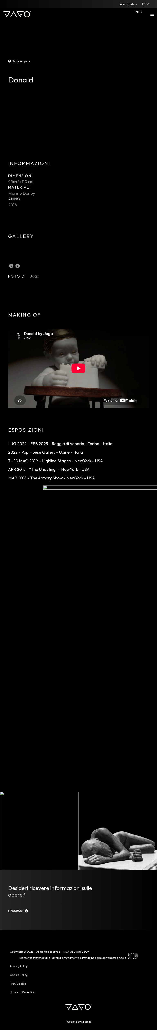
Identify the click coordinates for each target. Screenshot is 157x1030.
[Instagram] (6, 4)
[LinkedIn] (28, 4)
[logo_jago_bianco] (17, 14)
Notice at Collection (22, 992)
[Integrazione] (117, 831)
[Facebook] (13, 4)
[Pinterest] (21, 4)
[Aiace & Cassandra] (39, 831)
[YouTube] (35, 4)
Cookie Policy (18, 975)
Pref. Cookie (18, 984)
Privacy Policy (18, 966)
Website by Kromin (78, 1021)
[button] (145, 4)
